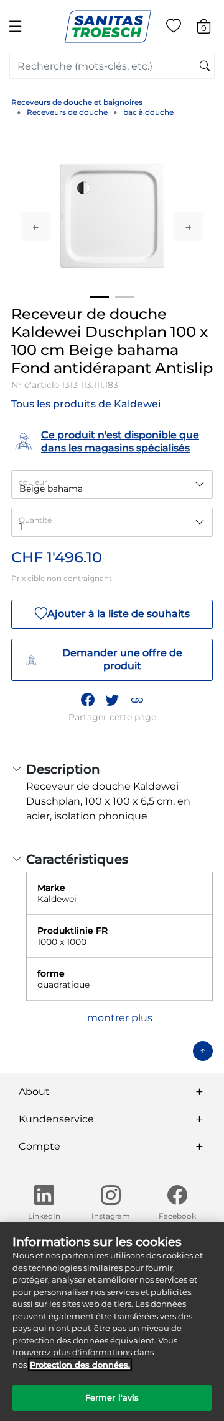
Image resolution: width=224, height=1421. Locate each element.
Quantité (35, 520)
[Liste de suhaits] (173, 28)
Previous (35, 226)
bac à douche (148, 112)
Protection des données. (80, 1364)
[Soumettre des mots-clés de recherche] (205, 66)
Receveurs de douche (67, 112)
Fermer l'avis (112, 1397)
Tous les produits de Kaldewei (86, 404)
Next (188, 226)
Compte (39, 1146)
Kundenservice (56, 1119)
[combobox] (112, 66)
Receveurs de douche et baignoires (76, 102)
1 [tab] (99, 297)
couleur (33, 482)
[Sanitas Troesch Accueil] (107, 26)
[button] (136, 700)
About (34, 1092)
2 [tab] (124, 297)
